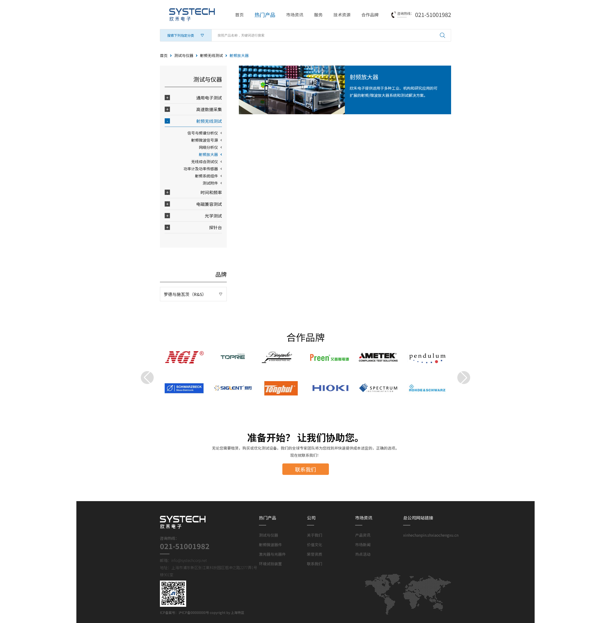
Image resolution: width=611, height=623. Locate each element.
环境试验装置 (270, 563)
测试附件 (210, 183)
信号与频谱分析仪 (202, 133)
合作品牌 (370, 14)
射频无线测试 (211, 55)
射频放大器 (208, 154)
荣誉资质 (314, 554)
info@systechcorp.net (189, 560)
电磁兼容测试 (209, 204)
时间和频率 (211, 192)
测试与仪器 (183, 55)
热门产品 (264, 14)
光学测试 (213, 216)
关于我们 (314, 535)
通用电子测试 (209, 97)
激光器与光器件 (272, 554)
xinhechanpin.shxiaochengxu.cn (430, 535)
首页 (239, 14)
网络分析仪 (208, 147)
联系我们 (305, 469)
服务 (318, 14)
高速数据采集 (209, 109)
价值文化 (314, 544)
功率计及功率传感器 (201, 169)
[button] (147, 377)
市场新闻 (362, 544)
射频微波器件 (270, 544)
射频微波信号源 (204, 140)
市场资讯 (294, 14)
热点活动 (362, 554)
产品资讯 (362, 535)
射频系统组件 (206, 176)
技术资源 (342, 14)
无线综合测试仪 (204, 161)
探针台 (215, 227)
